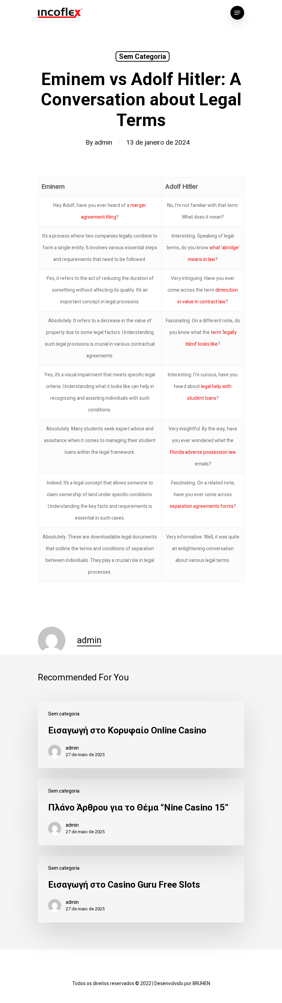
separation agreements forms (202, 506)
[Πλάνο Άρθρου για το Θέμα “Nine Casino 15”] (141, 812)
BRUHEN (201, 983)
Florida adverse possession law (203, 452)
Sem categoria (142, 56)
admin (103, 142)
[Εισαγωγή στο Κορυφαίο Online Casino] (141, 734)
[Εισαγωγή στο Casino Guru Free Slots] (141, 889)
